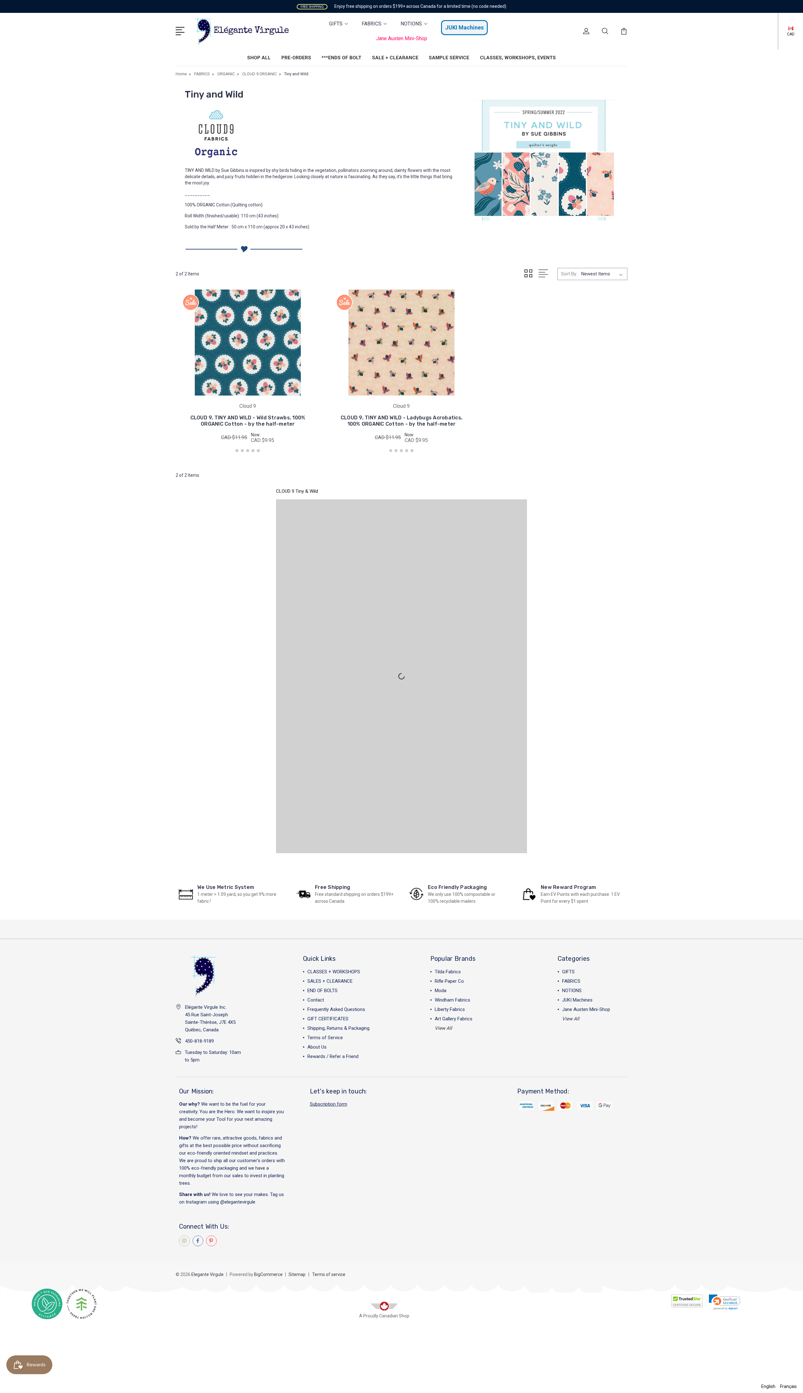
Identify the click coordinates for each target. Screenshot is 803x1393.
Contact (315, 1000)
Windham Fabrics (452, 1000)
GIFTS (336, 24)
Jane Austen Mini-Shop (401, 38)
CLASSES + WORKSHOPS (333, 972)
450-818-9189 (199, 1041)
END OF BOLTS (322, 990)
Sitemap (297, 1274)
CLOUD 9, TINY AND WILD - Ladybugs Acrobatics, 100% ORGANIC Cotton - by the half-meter (401, 421)
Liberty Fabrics (450, 1009)
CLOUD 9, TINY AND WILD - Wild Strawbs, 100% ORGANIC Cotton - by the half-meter (248, 421)
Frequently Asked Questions (336, 1009)
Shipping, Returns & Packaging (338, 1028)
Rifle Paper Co (449, 981)
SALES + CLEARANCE (330, 981)
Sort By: (569, 274)
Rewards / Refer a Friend (333, 1056)
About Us (317, 1047)
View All (443, 1028)
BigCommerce (268, 1274)
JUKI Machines (464, 27)
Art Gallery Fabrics (453, 1019)
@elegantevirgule (237, 1202)
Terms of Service (325, 1037)
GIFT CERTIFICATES (327, 1019)
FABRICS (371, 24)
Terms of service (328, 1274)
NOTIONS (411, 24)
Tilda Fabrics (448, 972)
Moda (440, 990)
